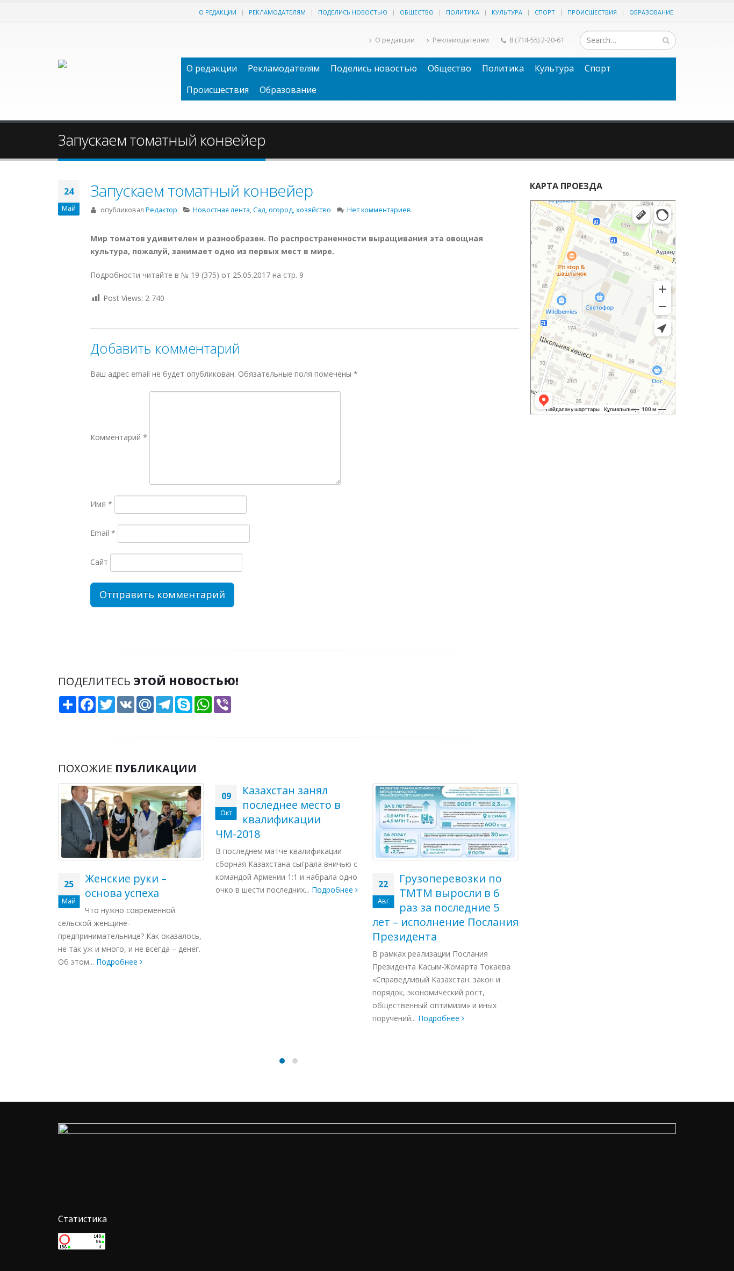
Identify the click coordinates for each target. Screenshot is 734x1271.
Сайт (99, 562)
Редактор (161, 209)
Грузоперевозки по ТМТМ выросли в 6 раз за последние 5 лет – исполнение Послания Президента (288, 907)
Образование (651, 12)
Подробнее (176, 890)
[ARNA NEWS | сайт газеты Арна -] (114, 71)
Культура (507, 12)
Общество (417, 12)
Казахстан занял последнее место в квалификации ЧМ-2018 (120, 812)
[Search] (666, 40)
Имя (101, 504)
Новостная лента (221, 209)
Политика (462, 12)
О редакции (217, 12)
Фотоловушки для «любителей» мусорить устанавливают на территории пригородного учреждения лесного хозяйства (445, 925)
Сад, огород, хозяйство (292, 209)
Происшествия (592, 12)
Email (103, 533)
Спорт (545, 12)
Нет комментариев (379, 209)
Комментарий (118, 437)
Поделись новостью (352, 12)
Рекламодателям (277, 12)
